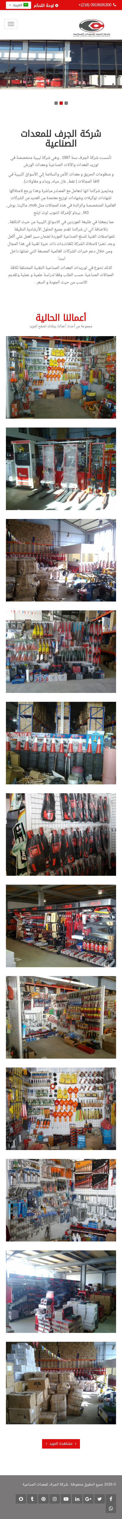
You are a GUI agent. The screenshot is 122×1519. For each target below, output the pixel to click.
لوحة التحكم (44, 5)
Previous (4, 76)
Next (117, 76)
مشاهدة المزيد (61, 1443)
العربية (17, 5)
